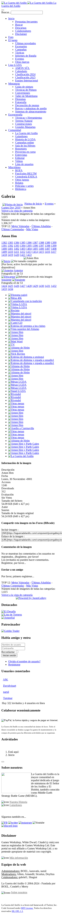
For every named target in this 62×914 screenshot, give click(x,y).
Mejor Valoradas (20, 226)
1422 (29, 255)
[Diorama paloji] (17, 294)
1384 (16, 242)
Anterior (18, 270)
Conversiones (22, 92)
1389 (47, 242)
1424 (4, 286)
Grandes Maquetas (25, 127)
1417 (53, 251)
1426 (16, 286)
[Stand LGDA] (17, 391)
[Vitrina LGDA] (17, 304)
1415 (41, 251)
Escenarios (21, 46)
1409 (4, 251)
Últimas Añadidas (41, 226)
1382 (4, 242)
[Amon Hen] (15, 332)
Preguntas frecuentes (26, 21)
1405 (35, 248)
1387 (35, 242)
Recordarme (8, 651)
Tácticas (19, 52)
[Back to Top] (2, 761)
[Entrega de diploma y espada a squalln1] (31, 360)
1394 (22, 245)
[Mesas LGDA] (17, 381)
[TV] (11, 344)
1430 (41, 286)
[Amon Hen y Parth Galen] (23, 443)
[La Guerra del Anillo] (21, 456)
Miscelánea (14, 167)
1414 (35, 251)
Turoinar (7, 698)
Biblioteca (20, 189)
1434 (10, 289)
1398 (47, 245)
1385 (22, 242)
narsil (6, 691)
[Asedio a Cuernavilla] (21, 428)
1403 (22, 248)
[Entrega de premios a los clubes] (26, 325)
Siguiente (6, 279)
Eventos (19, 58)
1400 (4, 248)
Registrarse (14, 664)
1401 (10, 248)
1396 (35, 245)
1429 (35, 286)
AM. (5, 679)
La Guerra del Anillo (26, 133)
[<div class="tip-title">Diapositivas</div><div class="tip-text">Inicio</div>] (5, 261)
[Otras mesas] (16, 403)
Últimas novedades (25, 43)
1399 (53, 245)
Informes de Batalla (25, 55)
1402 (16, 248)
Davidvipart (9, 685)
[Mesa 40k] (15, 298)
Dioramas (20, 99)
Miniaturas (14, 83)
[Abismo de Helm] (19, 347)
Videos (19, 161)
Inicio (11, 18)
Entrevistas (21, 154)
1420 (16, 255)
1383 (10, 242)
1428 (29, 286)
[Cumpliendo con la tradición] (25, 301)
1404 (29, 248)
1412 (22, 251)
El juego (12, 40)
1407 (47, 248)
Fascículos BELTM (26, 173)
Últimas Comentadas (12, 229)
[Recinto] (13, 310)
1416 (47, 251)
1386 (29, 242)
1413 (29, 251)
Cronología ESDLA (26, 176)
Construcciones (23, 123)
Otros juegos (22, 179)
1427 (22, 286)
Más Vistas (32, 229)
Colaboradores (23, 30)
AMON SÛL (22, 68)
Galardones (21, 136)
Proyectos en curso (25, 151)
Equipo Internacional (26, 80)
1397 (41, 245)
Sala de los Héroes (25, 145)
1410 (10, 251)
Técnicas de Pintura (26, 89)
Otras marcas (22, 61)
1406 (41, 248)
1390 (53, 242)
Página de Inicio (33, 203)
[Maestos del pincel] (19, 313)
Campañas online (24, 142)
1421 (22, 255)
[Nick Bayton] (16, 353)
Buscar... (6, 12)
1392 (10, 245)
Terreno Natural (23, 120)
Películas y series (24, 185)
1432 (53, 286)
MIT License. (27, 908)
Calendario (21, 71)
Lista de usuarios (24, 164)
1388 (41, 242)
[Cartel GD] (15, 322)
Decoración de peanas (27, 105)
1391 (4, 245)
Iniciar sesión (9, 655)
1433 (4, 289)
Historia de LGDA (25, 139)
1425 (10, 286)
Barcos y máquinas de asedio (31, 108)
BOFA (19, 170)
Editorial (19, 158)
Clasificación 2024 (25, 74)
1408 (53, 248)
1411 (16, 251)
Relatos (19, 182)
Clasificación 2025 (25, 77)
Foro (10, 37)
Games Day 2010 (10, 207)
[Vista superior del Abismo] (23, 329)
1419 (10, 255)
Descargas (20, 27)
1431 (47, 286)
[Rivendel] (14, 394)
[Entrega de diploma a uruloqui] (26, 356)
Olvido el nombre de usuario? (24, 661)
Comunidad (14, 130)
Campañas (21, 49)
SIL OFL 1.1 (17, 911)
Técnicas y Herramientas (28, 117)
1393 (16, 245)
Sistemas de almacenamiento (30, 111)
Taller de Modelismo (26, 96)
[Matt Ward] (15, 341)
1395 (29, 245)
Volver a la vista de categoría (17, 210)
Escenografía (15, 114)
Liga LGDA (15, 65)
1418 (4, 255)
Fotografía (20, 102)
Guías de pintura (24, 86)
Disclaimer (21, 34)
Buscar (19, 24)
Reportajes (21, 148)
